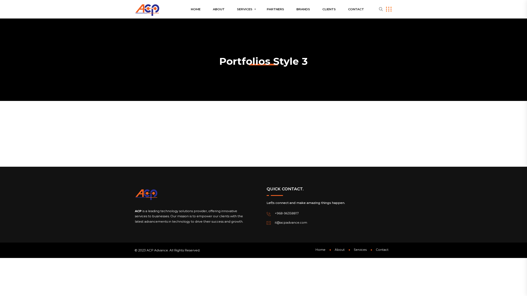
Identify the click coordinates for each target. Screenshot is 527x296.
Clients (329, 9)
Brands (303, 9)
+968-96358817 (287, 213)
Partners (275, 9)
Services (244, 9)
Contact (356, 9)
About (219, 9)
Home (196, 9)
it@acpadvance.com (291, 222)
